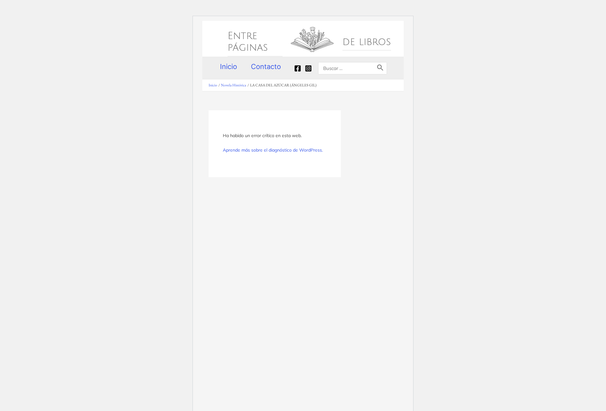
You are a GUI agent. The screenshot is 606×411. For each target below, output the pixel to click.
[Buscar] (380, 68)
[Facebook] (297, 68)
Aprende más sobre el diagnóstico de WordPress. (273, 150)
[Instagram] (308, 68)
